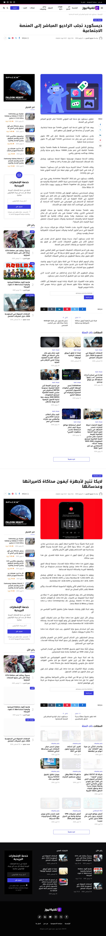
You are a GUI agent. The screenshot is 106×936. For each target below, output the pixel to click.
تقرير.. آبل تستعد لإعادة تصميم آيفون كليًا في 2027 (73, 748)
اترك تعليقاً (71, 459)
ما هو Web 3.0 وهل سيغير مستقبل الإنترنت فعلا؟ (71, 776)
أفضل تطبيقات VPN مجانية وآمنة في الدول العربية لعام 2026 (71, 816)
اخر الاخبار (68, 7)
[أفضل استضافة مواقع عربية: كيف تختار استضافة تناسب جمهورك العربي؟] (71, 414)
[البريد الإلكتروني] (100, 146)
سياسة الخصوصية (92, 2)
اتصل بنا (83, 2)
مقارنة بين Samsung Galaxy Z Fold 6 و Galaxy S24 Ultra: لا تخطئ (14, 116)
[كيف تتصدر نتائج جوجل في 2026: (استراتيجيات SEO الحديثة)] (49, 803)
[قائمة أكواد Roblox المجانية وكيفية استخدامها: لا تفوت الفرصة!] (19, 271)
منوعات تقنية (97, 20)
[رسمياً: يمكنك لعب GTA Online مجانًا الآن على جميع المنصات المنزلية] (19, 239)
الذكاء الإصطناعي (97, 811)
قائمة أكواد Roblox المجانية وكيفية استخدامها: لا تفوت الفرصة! (18, 284)
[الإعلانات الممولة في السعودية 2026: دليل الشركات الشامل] (93, 342)
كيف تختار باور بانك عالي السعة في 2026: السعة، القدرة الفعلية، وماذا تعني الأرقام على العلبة (49, 357)
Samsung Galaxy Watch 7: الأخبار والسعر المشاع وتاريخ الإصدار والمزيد (13, 161)
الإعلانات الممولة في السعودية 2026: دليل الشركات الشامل (94, 355)
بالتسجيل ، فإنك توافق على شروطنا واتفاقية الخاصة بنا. (19, 213)
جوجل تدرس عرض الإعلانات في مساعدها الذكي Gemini (50, 748)
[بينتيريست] (12, 38)
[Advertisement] (53, 55)
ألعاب (32, 232)
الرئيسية (75, 8)
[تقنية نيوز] (90, 8)
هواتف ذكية (60, 7)
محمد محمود (26, 319)
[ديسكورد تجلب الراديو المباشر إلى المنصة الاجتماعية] (71, 94)
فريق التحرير (89, 38)
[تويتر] (100, 130)
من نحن (100, 2)
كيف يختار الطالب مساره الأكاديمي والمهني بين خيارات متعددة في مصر (51, 418)
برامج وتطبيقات (43, 7)
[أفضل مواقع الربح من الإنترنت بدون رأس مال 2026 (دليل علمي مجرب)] (93, 803)
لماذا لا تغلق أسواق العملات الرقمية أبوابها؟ (72, 355)
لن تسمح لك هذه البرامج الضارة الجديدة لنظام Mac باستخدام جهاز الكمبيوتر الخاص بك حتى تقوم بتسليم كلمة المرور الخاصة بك (48, 885)
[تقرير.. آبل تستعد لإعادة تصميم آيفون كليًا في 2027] (71, 735)
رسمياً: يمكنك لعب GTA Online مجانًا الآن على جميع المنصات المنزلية (17, 252)
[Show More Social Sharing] (5, 38)
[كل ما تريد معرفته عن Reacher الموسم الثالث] (30, 150)
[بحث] (4, 8)
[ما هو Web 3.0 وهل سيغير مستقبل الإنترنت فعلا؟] (71, 763)
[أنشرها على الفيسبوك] (19, 38)
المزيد (25, 8)
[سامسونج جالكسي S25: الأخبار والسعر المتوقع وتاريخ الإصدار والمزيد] (30, 138)
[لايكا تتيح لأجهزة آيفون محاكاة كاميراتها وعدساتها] (71, 519)
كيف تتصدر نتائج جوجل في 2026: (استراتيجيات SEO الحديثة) (50, 816)
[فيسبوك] (100, 124)
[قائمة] (102, 8)
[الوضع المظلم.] (7, 8)
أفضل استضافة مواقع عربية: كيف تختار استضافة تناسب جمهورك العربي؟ (72, 428)
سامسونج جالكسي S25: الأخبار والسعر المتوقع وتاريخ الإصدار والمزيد (14, 138)
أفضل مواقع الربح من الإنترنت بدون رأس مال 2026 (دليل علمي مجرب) (93, 817)
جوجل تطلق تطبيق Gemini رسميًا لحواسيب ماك (51, 776)
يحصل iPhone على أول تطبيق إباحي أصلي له (15, 127)
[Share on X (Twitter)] (15, 38)
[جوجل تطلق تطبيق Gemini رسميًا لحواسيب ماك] (49, 763)
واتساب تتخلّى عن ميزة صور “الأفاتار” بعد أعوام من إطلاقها (93, 748)
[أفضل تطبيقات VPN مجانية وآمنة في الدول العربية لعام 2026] (71, 803)
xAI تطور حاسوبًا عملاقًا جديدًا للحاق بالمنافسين (85, 717)
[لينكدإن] (9, 38)
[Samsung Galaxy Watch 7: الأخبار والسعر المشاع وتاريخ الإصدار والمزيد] (30, 161)
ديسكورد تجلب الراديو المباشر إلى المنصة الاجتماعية (55, 717)
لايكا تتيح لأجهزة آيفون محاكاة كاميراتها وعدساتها (86, 322)
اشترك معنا (15, 8)
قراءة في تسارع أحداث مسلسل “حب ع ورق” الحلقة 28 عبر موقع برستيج (93, 378)
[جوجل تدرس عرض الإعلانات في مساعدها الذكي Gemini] (49, 735)
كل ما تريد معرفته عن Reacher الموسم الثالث (15, 149)
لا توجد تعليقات (60, 38)
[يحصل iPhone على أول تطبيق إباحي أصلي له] (30, 128)
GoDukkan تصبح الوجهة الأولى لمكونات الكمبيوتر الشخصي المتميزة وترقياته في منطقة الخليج (71, 390)
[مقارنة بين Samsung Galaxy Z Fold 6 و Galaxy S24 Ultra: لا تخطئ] (30, 116)
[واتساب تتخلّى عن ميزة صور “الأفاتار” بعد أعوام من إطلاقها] (93, 735)
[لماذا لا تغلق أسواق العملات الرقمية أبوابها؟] (71, 342)
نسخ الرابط (89, 297)
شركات (32, 8)
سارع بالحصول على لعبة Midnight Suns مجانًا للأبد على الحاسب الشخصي (56, 323)
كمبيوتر (50, 8)
